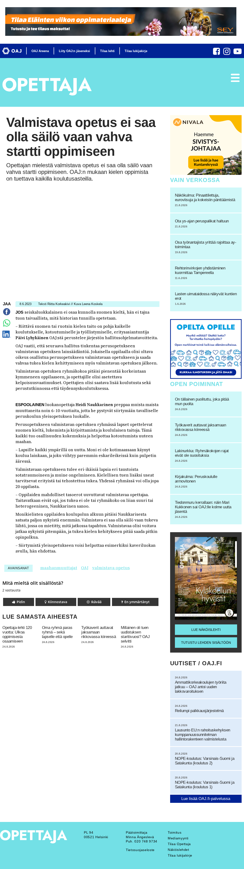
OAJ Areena (40, 51)
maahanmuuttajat (58, 568)
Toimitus (174, 832)
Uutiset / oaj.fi (196, 663)
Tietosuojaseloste (140, 850)
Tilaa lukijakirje (136, 51)
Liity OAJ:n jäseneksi (74, 51)
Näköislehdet (178, 850)
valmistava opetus (111, 568)
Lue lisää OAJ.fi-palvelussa (205, 798)
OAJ (84, 568)
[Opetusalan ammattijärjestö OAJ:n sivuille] (11, 51)
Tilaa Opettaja (179, 844)
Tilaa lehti (107, 51)
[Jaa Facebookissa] (6, 315)
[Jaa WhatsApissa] (6, 326)
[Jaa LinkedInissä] (6, 337)
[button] (18, 602)
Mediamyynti (178, 838)
